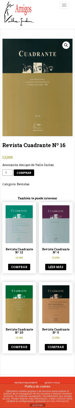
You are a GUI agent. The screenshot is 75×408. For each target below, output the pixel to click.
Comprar (24, 173)
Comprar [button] (19, 267)
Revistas (23, 184)
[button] (66, 45)
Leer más (55, 267)
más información (59, 401)
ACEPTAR (37, 405)
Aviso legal (52, 383)
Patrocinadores (26, 383)
